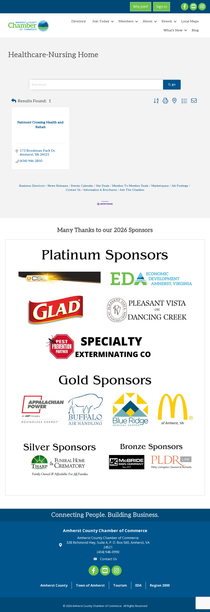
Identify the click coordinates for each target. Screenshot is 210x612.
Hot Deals (102, 186)
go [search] (174, 84)
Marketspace (160, 186)
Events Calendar (82, 186)
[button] (13, 101)
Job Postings (180, 186)
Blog (195, 30)
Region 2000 (160, 585)
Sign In (161, 6)
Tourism (120, 585)
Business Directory (32, 186)
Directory (78, 21)
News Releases (58, 186)
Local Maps (190, 21)
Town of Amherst (90, 585)
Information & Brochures (100, 190)
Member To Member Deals (130, 186)
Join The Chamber (132, 190)
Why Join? (140, 6)
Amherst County (53, 585)
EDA (138, 585)
